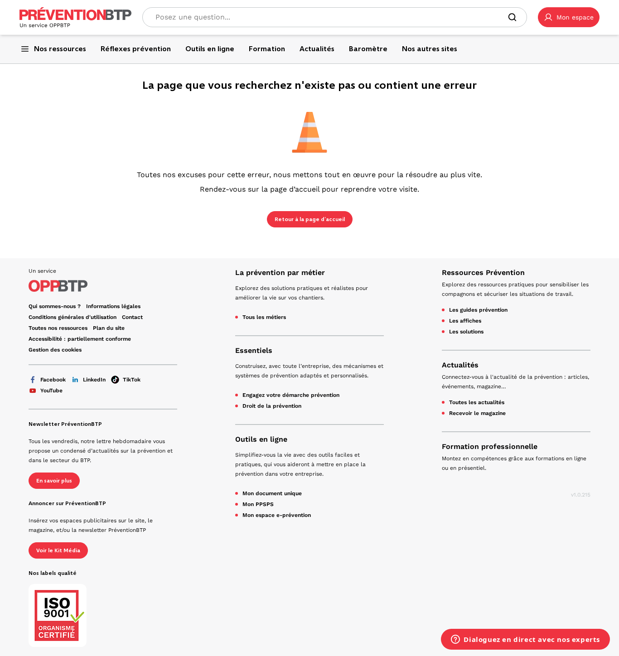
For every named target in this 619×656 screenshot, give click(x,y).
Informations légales (113, 306)
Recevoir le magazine (477, 413)
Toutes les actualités (476, 402)
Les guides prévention (478, 310)
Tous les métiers (264, 317)
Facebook (53, 379)
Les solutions (466, 331)
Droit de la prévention (271, 406)
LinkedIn (94, 379)
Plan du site (109, 328)
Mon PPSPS (258, 504)
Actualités (460, 365)
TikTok (131, 379)
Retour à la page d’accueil (310, 219)
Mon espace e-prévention (276, 515)
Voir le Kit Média (58, 550)
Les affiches (465, 321)
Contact (132, 317)
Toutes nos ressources (58, 328)
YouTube (51, 390)
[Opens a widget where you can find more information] (525, 640)
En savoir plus (54, 481)
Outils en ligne (261, 439)
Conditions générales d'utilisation (72, 317)
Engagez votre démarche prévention (290, 395)
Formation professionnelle (489, 446)
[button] (569, 17)
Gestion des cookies (55, 350)
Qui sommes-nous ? (55, 306)
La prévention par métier (280, 272)
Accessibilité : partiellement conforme (80, 339)
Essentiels (253, 350)
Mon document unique (272, 493)
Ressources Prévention (483, 272)
